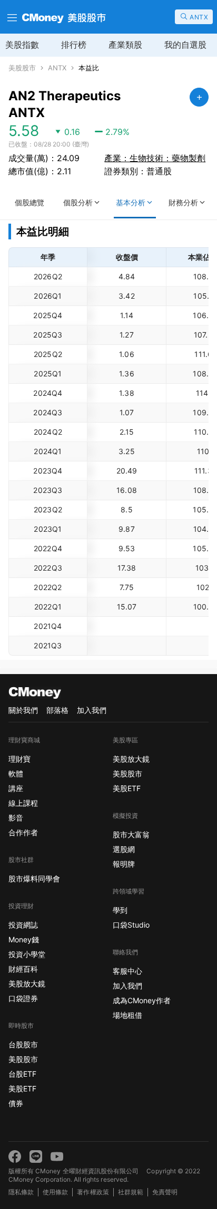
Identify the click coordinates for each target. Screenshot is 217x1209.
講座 (15, 788)
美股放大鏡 (26, 983)
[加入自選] (199, 97)
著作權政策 (92, 1192)
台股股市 (23, 1044)
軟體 (15, 773)
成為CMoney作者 (142, 1000)
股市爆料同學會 (34, 878)
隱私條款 (21, 1192)
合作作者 (23, 832)
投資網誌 (23, 924)
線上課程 (23, 802)
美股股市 (22, 68)
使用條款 (55, 1192)
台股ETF (22, 1073)
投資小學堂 (26, 954)
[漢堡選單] (11, 16)
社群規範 (130, 1192)
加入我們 (91, 710)
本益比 (88, 68)
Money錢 (23, 939)
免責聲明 (164, 1192)
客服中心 (127, 970)
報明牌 (124, 863)
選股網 (124, 849)
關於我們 (23, 710)
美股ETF (22, 1088)
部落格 (57, 710)
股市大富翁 (131, 834)
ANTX (57, 68)
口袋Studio (131, 924)
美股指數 (22, 44)
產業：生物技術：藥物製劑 (154, 158)
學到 (120, 910)
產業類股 (125, 44)
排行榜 (73, 44)
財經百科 (23, 968)
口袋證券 (23, 998)
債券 (15, 1103)
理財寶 (19, 758)
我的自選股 (185, 44)
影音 (15, 817)
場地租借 (127, 1015)
